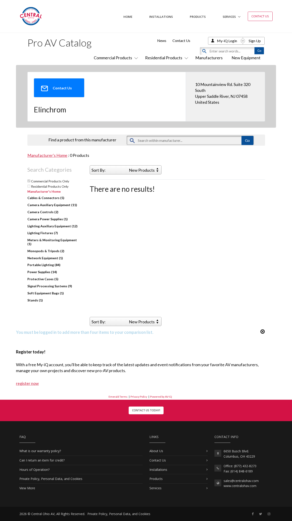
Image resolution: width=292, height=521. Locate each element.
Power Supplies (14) (42, 272)
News (161, 40)
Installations (161, 17)
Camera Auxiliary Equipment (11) (52, 205)
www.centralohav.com (240, 486)
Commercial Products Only (49, 181)
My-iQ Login (227, 41)
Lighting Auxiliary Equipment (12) (52, 226)
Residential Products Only (49, 186)
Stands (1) (35, 300)
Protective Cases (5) (42, 279)
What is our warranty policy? (40, 451)
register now (27, 383)
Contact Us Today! (146, 410)
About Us (156, 451)
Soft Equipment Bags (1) (45, 293)
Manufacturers (209, 57)
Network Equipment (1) (45, 258)
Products (198, 17)
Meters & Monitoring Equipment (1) (52, 242)
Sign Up (255, 41)
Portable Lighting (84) (43, 265)
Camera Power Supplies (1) (47, 219)
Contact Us (260, 16)
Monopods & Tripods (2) (45, 251)
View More (27, 488)
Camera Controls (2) (42, 212)
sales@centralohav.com (241, 481)
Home (127, 17)
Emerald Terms (118, 396)
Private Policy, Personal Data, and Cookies (50, 479)
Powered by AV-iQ (161, 396)
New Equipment (246, 57)
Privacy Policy (138, 396)
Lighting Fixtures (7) (42, 233)
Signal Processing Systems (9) (49, 286)
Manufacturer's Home (47, 155)
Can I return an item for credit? (42, 460)
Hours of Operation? (34, 469)
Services (229, 17)
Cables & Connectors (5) (45, 198)
